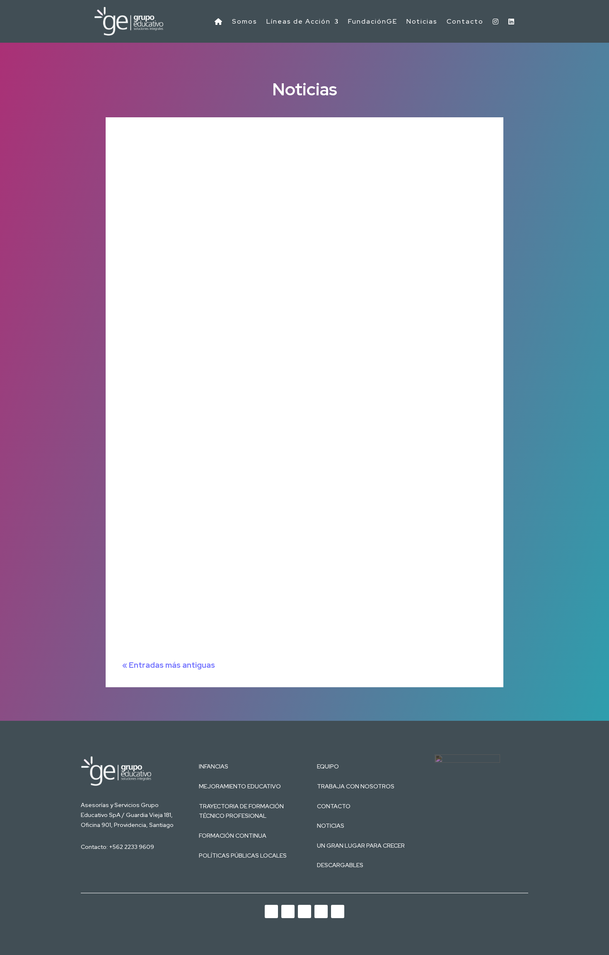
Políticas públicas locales (243, 855)
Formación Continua (232, 835)
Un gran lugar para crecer (361, 845)
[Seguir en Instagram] (304, 911)
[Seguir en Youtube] (271, 911)
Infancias (213, 766)
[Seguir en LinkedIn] (288, 911)
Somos (244, 21)
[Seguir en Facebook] (321, 911)
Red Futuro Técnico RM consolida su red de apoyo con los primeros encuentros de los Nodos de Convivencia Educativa (297, 401)
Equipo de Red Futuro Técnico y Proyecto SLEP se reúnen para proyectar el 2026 (250, 611)
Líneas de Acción (298, 21)
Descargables (340, 865)
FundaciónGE (372, 21)
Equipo (328, 766)
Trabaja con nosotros (355, 786)
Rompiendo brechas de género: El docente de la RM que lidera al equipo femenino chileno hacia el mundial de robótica (295, 295)
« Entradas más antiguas (168, 665)
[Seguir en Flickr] (337, 911)
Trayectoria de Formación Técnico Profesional (241, 811)
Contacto (465, 21)
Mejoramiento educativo (240, 786)
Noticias (421, 21)
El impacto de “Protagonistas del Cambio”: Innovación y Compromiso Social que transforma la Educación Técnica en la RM (300, 506)
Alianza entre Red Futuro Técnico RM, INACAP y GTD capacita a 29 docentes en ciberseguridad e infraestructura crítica (298, 137)
